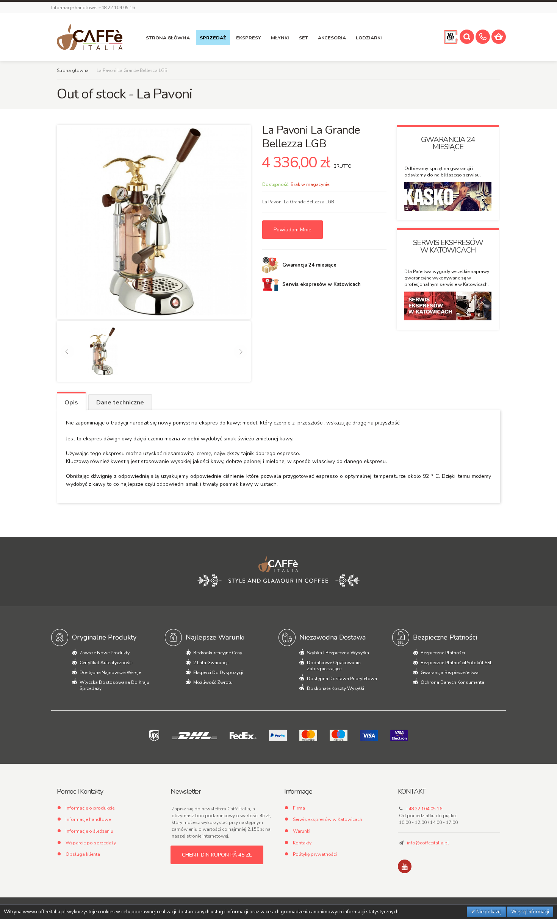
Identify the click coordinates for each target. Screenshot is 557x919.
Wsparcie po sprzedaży (91, 843)
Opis (71, 402)
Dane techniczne (120, 402)
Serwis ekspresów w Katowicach (327, 819)
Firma (299, 808)
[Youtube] (404, 866)
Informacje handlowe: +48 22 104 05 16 (93, 8)
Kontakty (302, 843)
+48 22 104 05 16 (424, 809)
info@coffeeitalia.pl (428, 843)
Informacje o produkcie (90, 808)
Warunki (301, 831)
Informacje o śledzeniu (89, 831)
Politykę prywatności (315, 854)
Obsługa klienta (83, 854)
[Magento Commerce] (89, 37)
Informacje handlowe (88, 819)
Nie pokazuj (488, 911)
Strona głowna (73, 70)
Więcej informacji (530, 911)
